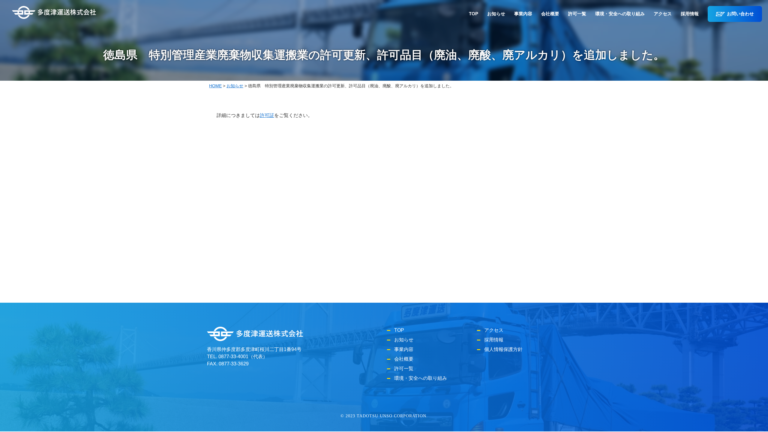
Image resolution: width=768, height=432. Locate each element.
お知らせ (496, 13)
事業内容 (523, 13)
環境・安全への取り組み (620, 13)
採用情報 (690, 13)
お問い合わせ (740, 13)
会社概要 (550, 13)
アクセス (663, 13)
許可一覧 (577, 13)
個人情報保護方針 (503, 349)
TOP (473, 13)
